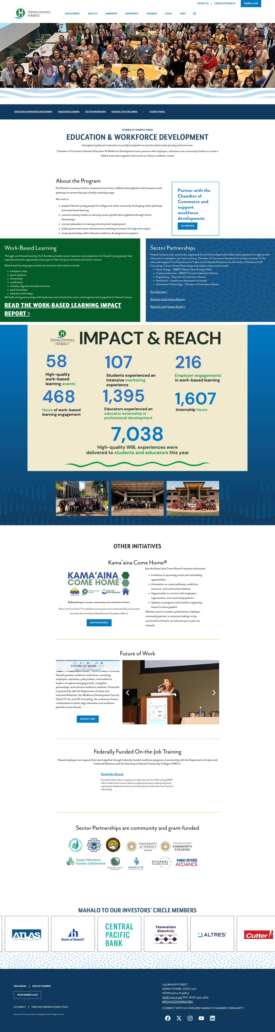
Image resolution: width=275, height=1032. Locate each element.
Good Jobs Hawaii (112, 774)
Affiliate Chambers (41, 986)
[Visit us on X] (179, 1018)
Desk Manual (20, 986)
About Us (92, 13)
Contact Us (202, 3)
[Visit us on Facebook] (167, 1018)
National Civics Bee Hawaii (125, 112)
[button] (194, 13)
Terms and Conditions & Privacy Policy (49, 1007)
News (182, 13)
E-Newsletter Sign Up (224, 3)
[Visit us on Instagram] (190, 1018)
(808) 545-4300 (172, 997)
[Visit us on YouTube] (201, 1018)
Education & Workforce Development (33, 112)
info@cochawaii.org (177, 1001)
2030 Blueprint (72, 13)
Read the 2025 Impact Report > (167, 306)
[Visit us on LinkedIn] (212, 1018)
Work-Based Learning (68, 112)
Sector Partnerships (95, 112)
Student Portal (157, 112)
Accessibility (20, 1007)
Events (168, 13)
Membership (111, 13)
